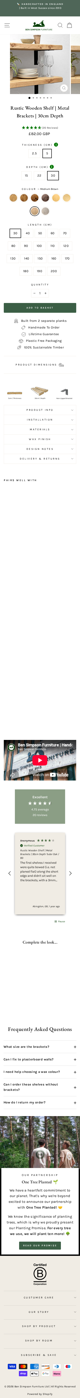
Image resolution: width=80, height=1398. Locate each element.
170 (67, 258)
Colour (40, 189)
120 (66, 246)
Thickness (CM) (39, 145)
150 (40, 258)
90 (26, 246)
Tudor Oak (34, 197)
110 (52, 246)
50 (40, 233)
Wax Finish (40, 439)
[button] (40, 128)
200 (54, 271)
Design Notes (40, 448)
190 (39, 271)
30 (53, 175)
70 (65, 233)
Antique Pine (56, 197)
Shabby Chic (45, 211)
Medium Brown (34, 211)
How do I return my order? (40, 1102)
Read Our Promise (40, 1245)
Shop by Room (39, 1340)
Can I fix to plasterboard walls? (40, 1059)
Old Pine (66, 197)
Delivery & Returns (40, 458)
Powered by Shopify (40, 1394)
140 (26, 258)
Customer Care (39, 1297)
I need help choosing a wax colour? (40, 1072)
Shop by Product (39, 1326)
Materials (40, 429)
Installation (40, 419)
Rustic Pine (13, 197)
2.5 (34, 153)
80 (13, 246)
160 (53, 258)
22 (39, 175)
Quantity (40, 284)
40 (28, 233)
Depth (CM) (39, 167)
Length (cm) (40, 224)
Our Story (39, 1311)
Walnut (45, 197)
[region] (40, 873)
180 (25, 271)
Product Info (39, 409)
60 (53, 233)
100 (39, 246)
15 (26, 175)
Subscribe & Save (39, 1355)
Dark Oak (24, 197)
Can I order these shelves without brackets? (40, 1087)
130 (13, 258)
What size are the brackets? (40, 1047)
